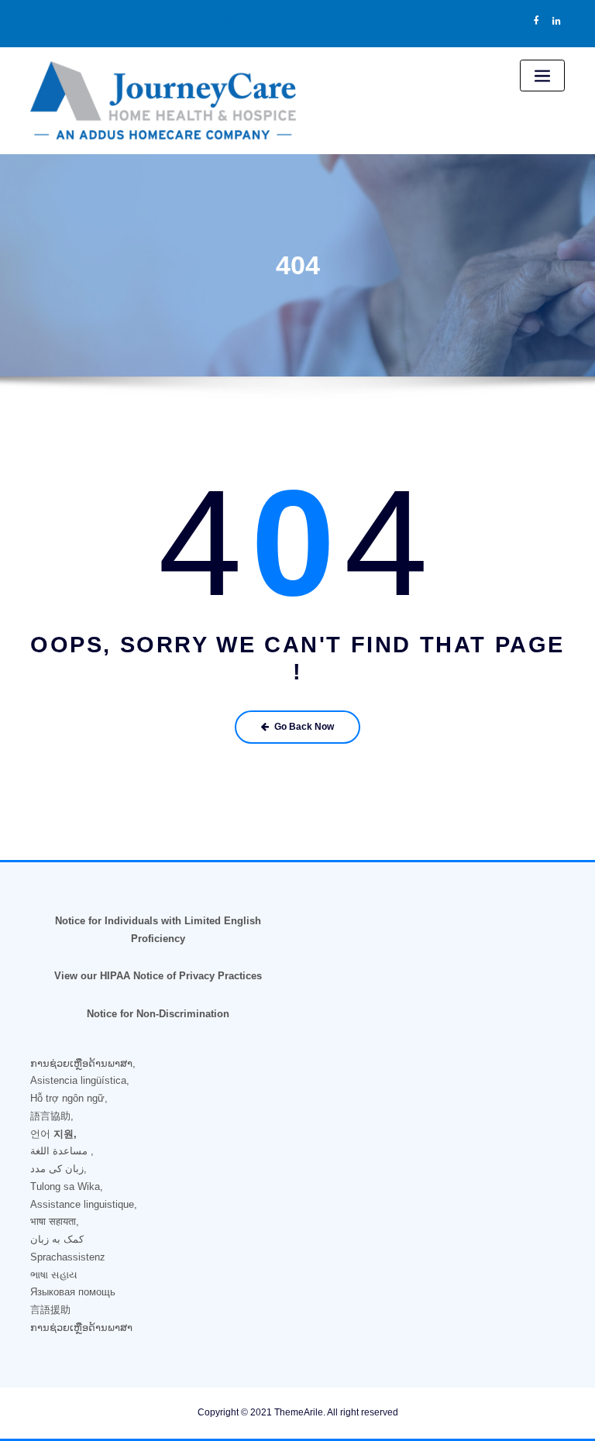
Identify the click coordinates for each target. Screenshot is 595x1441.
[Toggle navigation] (542, 75)
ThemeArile (298, 1412)
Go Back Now (304, 726)
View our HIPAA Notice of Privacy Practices (158, 976)
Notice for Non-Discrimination (158, 1014)
